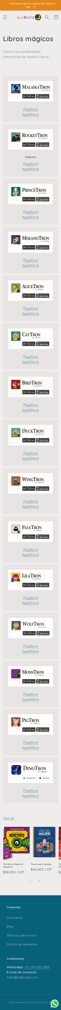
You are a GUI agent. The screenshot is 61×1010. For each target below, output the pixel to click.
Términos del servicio (22, 935)
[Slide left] (22, 881)
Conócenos (15, 917)
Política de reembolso (22, 944)
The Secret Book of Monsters (13, 865)
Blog (10, 926)
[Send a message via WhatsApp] (54, 1003)
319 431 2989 (39, 967)
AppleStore (30, 114)
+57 (27, 967)
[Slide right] (39, 881)
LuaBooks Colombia (25, 1002)
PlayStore (30, 109)
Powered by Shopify (43, 1002)
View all (8, 818)
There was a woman (41, 864)
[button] (5, 17)
